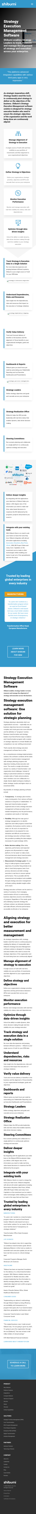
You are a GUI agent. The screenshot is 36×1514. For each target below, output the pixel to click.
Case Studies (7, 1472)
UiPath (8, 545)
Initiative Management (9, 1436)
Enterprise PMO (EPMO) (10, 1430)
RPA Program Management (11, 1425)
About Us (6, 1459)
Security (6, 1401)
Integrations (7, 1393)
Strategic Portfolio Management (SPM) (14, 1419)
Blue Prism (24, 543)
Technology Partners (9, 1449)
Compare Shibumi (8, 1396)
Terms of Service (7, 1490)
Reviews (6, 1475)
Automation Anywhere (13, 543)
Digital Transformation (9, 1433)
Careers (5, 1464)
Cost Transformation (9, 1422)
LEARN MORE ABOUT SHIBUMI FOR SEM (18, 651)
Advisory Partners (8, 1446)
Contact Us (6, 1467)
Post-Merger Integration (10, 1428)
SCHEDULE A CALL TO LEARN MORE (18, 1364)
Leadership (6, 1461)
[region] (18, 611)
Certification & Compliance (9, 1498)
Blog (5, 1470)
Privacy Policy (7, 1493)
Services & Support (8, 1398)
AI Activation (6, 1496)
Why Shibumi (7, 1387)
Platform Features (8, 1390)
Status (5, 1404)
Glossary (6, 1407)
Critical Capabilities (8, 1410)
